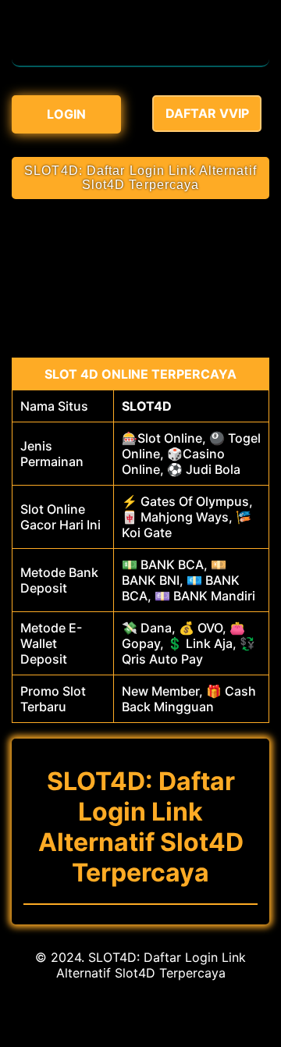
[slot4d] (140, 58)
